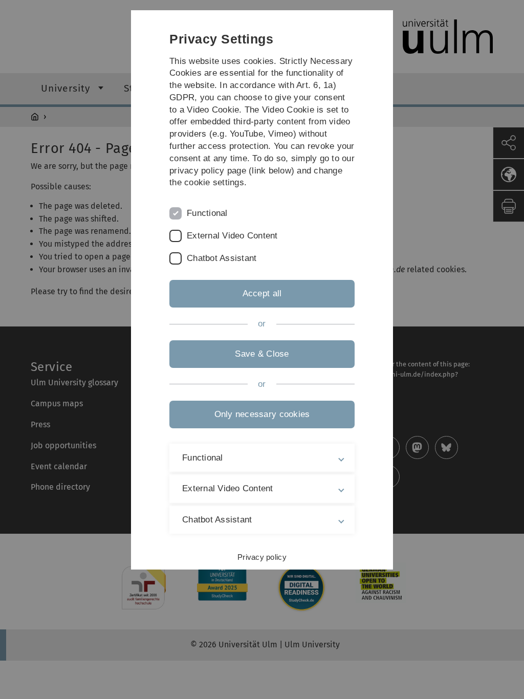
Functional (207, 213)
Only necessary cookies (262, 414)
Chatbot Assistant (221, 258)
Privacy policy (262, 557)
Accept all (262, 293)
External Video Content (232, 236)
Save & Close (262, 354)
